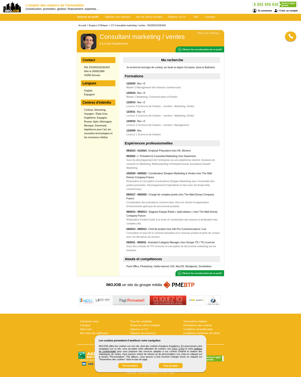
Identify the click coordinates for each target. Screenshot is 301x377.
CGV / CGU (178, 348)
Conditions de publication (198, 329)
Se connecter (264, 10)
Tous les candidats (141, 321)
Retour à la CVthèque (208, 33)
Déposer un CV (177, 16)
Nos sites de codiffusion (94, 333)
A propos (210, 16)
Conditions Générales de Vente (201, 333)
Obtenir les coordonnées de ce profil (202, 273)
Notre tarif (86, 329)
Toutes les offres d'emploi (145, 325)
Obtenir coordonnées (202, 49)
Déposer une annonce (117, 16)
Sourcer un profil (87, 16)
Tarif (195, 16)
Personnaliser (130, 365)
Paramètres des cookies (197, 325)
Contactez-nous (89, 321)
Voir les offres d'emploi (149, 16)
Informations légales (195, 321)
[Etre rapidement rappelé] (289, 36)
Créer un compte (288, 10)
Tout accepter (170, 365)
